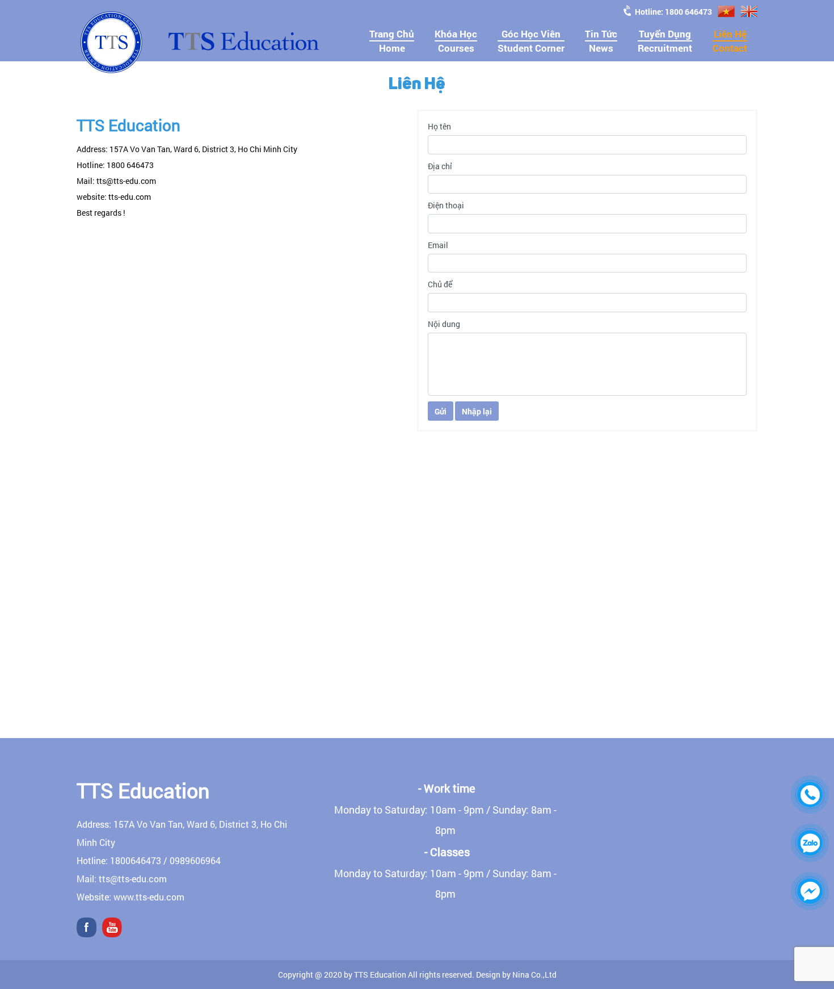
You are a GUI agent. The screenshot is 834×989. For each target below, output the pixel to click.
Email (438, 245)
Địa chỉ (440, 166)
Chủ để (440, 284)
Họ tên (439, 126)
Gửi (441, 411)
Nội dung (444, 324)
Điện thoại (446, 205)
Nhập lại (477, 411)
